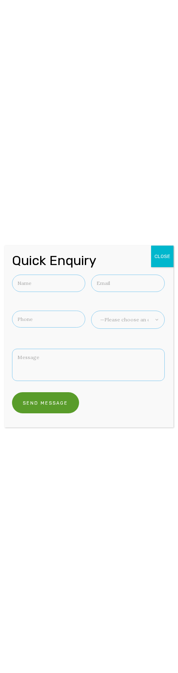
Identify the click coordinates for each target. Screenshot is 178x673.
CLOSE (162, 256)
